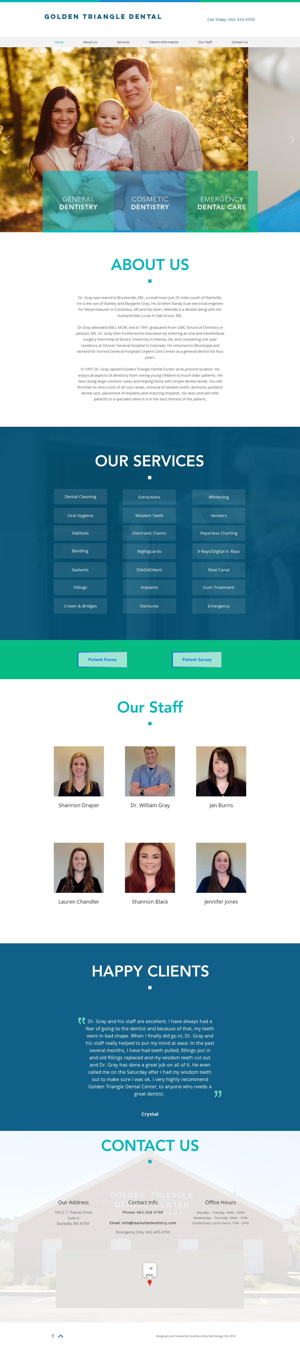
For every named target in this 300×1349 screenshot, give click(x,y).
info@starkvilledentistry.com (149, 1222)
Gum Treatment (219, 587)
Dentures (149, 606)
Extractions (149, 497)
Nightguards (149, 551)
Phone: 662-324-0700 (143, 1212)
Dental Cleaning (80, 496)
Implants (149, 587)
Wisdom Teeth (149, 515)
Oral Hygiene (80, 515)
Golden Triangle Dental (103, 17)
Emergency (219, 606)
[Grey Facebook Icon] (53, 1336)
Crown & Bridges (80, 606)
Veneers (219, 515)
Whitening (219, 497)
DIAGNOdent (149, 570)
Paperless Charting (218, 533)
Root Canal (219, 570)
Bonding (80, 551)
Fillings (80, 587)
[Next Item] (292, 140)
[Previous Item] (7, 140)
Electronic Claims (149, 533)
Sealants (80, 570)
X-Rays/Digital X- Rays (219, 551)
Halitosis (80, 533)
